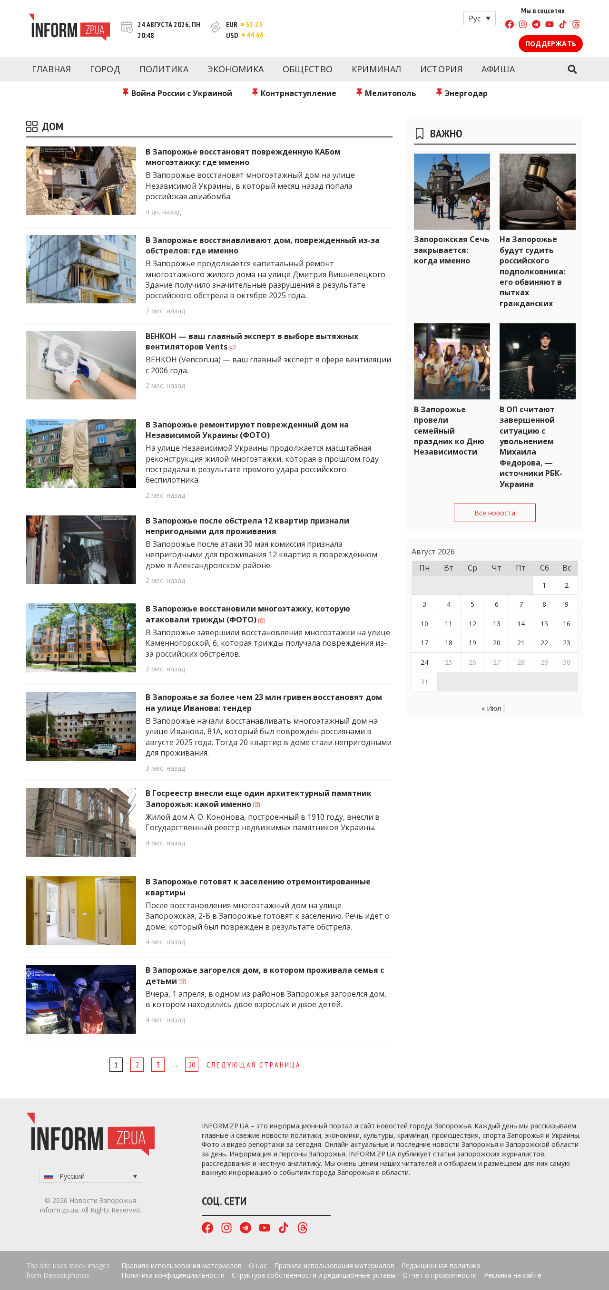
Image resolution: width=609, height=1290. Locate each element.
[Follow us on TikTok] (563, 25)
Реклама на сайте (512, 1275)
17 (424, 642)
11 (448, 623)
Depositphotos (66, 1275)
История (441, 69)
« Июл (491, 708)
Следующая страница (253, 1064)
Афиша (498, 69)
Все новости (494, 512)
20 (191, 1064)
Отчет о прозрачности (440, 1275)
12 (472, 623)
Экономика (235, 69)
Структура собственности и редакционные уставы (313, 1275)
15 (544, 623)
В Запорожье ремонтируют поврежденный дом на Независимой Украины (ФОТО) (247, 429)
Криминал (376, 69)
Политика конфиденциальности (173, 1275)
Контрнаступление (297, 93)
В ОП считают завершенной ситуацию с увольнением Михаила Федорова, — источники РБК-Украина (531, 446)
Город (105, 69)
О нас (258, 1265)
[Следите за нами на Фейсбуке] (509, 25)
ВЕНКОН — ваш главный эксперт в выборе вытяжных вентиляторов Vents (252, 341)
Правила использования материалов (181, 1265)
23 (566, 642)
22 (544, 642)
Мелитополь (389, 93)
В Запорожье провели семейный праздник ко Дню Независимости (449, 430)
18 (448, 642)
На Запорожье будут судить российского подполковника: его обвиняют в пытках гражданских (532, 271)
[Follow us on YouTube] (549, 25)
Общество (308, 69)
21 (521, 642)
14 (521, 623)
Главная (51, 69)
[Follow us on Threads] (576, 25)
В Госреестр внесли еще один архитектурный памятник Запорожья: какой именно (259, 798)
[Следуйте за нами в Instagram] (523, 25)
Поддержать (550, 43)
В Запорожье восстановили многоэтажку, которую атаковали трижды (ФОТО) (248, 613)
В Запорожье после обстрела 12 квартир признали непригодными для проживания (247, 525)
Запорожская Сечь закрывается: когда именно (452, 250)
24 (424, 662)
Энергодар (465, 93)
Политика (163, 69)
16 (566, 623)
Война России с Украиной (180, 93)
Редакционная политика (441, 1265)
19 (472, 642)
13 (497, 623)
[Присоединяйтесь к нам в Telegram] (536, 25)
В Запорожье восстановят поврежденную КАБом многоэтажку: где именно (243, 156)
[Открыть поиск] (572, 69)
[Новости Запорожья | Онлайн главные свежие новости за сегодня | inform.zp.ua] (69, 28)
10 (424, 623)
